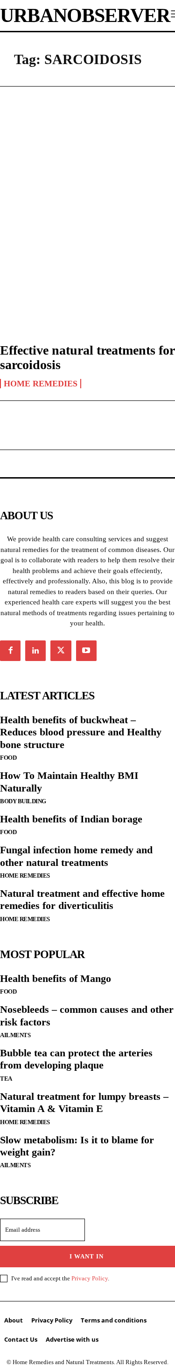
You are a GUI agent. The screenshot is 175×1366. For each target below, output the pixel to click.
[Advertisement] (87, 193)
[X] (60, 650)
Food (8, 757)
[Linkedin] (35, 650)
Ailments (15, 1035)
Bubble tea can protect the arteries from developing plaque (76, 1059)
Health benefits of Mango (55, 978)
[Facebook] (10, 650)
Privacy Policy (89, 1278)
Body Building (23, 801)
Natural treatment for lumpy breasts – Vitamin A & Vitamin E (84, 1102)
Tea (6, 1078)
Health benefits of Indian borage (71, 819)
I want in (87, 1256)
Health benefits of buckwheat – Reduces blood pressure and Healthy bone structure (80, 732)
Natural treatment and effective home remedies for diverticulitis (82, 899)
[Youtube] (86, 650)
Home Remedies (40, 383)
